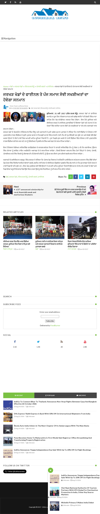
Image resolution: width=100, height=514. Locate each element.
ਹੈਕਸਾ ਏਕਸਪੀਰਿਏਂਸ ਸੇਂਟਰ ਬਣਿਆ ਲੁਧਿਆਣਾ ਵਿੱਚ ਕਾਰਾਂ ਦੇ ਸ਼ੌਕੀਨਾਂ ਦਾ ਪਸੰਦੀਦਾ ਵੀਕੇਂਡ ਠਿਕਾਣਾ (82, 244)
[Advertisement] (50, 26)
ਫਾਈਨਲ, (58, 108)
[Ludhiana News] (50, 13)
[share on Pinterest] (93, 177)
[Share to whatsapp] (70, 177)
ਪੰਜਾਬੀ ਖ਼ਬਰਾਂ (32, 177)
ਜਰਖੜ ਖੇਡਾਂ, (37, 108)
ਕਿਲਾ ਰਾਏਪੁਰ (7, 249)
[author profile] (5, 109)
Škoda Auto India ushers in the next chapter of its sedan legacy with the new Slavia (51, 426)
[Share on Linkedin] (87, 177)
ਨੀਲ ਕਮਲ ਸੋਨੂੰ (23, 177)
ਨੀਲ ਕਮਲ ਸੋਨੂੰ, (44, 108)
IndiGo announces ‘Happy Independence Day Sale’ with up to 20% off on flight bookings (80, 476)
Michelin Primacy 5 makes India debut (77, 502)
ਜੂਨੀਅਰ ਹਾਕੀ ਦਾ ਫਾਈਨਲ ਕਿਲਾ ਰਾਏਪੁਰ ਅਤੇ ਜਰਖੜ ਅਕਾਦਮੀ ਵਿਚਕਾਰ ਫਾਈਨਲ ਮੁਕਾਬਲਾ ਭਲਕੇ (49, 244)
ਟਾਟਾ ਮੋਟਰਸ (72, 249)
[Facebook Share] (75, 177)
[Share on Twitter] (81, 177)
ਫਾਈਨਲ (41, 177)
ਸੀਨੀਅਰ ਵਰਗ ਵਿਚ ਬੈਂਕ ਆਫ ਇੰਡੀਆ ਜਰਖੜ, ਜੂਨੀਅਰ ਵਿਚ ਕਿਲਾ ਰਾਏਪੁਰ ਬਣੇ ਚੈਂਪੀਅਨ (16, 244)
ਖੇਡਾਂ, (32, 108)
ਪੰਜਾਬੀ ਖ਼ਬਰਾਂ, (51, 108)
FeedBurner (55, 325)
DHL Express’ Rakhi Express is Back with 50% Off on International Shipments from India (52, 414)
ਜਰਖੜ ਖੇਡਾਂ (13, 177)
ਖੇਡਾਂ (7, 177)
